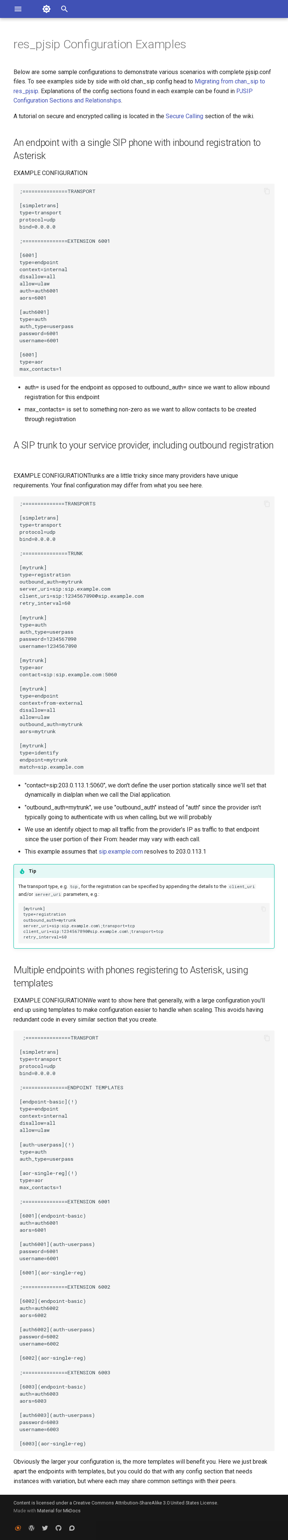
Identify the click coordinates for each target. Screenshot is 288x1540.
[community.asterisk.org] (72, 1528)
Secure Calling (184, 116)
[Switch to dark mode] (46, 8)
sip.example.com (121, 851)
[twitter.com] (45, 1528)
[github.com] (58, 1528)
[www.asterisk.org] (18, 1528)
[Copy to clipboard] (267, 191)
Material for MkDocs (59, 1510)
